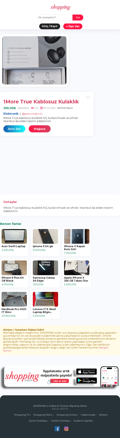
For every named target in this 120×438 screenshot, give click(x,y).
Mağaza (39, 128)
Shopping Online (67, 414)
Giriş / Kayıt (49, 26)
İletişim (103, 414)
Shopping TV (22, 414)
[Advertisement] (60, 165)
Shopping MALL (43, 414)
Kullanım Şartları (83, 420)
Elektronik (10, 113)
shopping (60, 7)
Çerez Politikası (38, 420)
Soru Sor (14, 128)
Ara (78, 17)
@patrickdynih (32, 113)
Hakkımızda (88, 414)
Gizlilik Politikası (60, 420)
